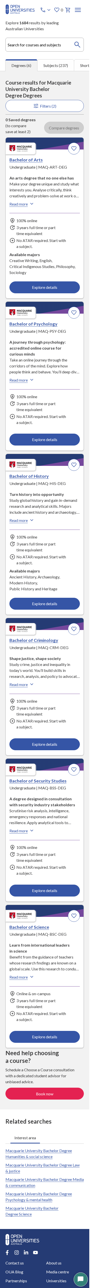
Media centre (57, 1271)
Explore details (44, 287)
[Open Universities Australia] (20, 12)
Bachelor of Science (29, 927)
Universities (56, 1280)
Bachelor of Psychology (33, 324)
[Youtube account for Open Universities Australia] (35, 1252)
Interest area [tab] (25, 1137)
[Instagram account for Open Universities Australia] (16, 1252)
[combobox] (44, 45)
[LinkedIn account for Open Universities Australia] (26, 1252)
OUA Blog (14, 1271)
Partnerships (16, 1280)
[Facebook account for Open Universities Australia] (7, 1252)
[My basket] (68, 10)
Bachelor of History (29, 476)
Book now (44, 1093)
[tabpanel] (44, 590)
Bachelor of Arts (26, 159)
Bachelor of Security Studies (37, 780)
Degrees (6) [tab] (21, 65)
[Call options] (46, 10)
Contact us (14, 1262)
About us (54, 1262)
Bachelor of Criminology (33, 640)
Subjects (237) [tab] (55, 65)
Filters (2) (48, 106)
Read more (18, 204)
